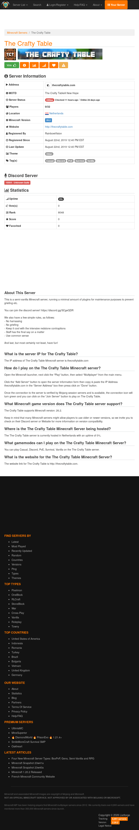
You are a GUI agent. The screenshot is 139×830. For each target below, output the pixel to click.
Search (37, 5)
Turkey (15, 652)
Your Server (117, 5)
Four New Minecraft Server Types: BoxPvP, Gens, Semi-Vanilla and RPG (53, 758)
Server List (19, 5)
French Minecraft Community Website (33, 776)
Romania (17, 647)
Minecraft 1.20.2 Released (27, 772)
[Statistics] (34, 65)
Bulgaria (16, 661)
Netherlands (56, 113)
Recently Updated (22, 551)
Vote (9, 65)
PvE (70, 160)
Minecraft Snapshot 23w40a (28, 767)
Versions (16, 564)
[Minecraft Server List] (5, 4)
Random (16, 555)
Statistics (17, 693)
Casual (50, 160)
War (14, 608)
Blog (14, 698)
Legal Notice (104, 825)
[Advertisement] (69, 20)
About (96, 5)
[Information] (24, 65)
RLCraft (16, 599)
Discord (61, 160)
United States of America (26, 638)
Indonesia (17, 643)
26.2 (48, 120)
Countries (17, 560)
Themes (16, 578)
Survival (80, 160)
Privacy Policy (19, 711)
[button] (48, 85)
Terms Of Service (21, 707)
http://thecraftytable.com (59, 126)
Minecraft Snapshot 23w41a (28, 763)
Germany (17, 675)
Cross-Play (18, 613)
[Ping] (44, 65)
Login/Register (58, 5)
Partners (16, 702)
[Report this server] (63, 65)
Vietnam (16, 666)
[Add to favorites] (53, 65)
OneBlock (17, 595)
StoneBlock (18, 604)
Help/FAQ (80, 5)
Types (15, 573)
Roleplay (17, 622)
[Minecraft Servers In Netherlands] (47, 113)
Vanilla (90, 160)
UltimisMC (17, 728)
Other (49, 154)
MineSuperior (19, 733)
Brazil (15, 657)
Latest (15, 542)
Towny (15, 626)
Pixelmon (17, 590)
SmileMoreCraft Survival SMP (28, 742)
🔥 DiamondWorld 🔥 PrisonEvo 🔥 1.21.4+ (37, 737)
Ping (14, 569)
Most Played (19, 546)
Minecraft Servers (17, 32)
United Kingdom (21, 670)
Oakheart (17, 746)
